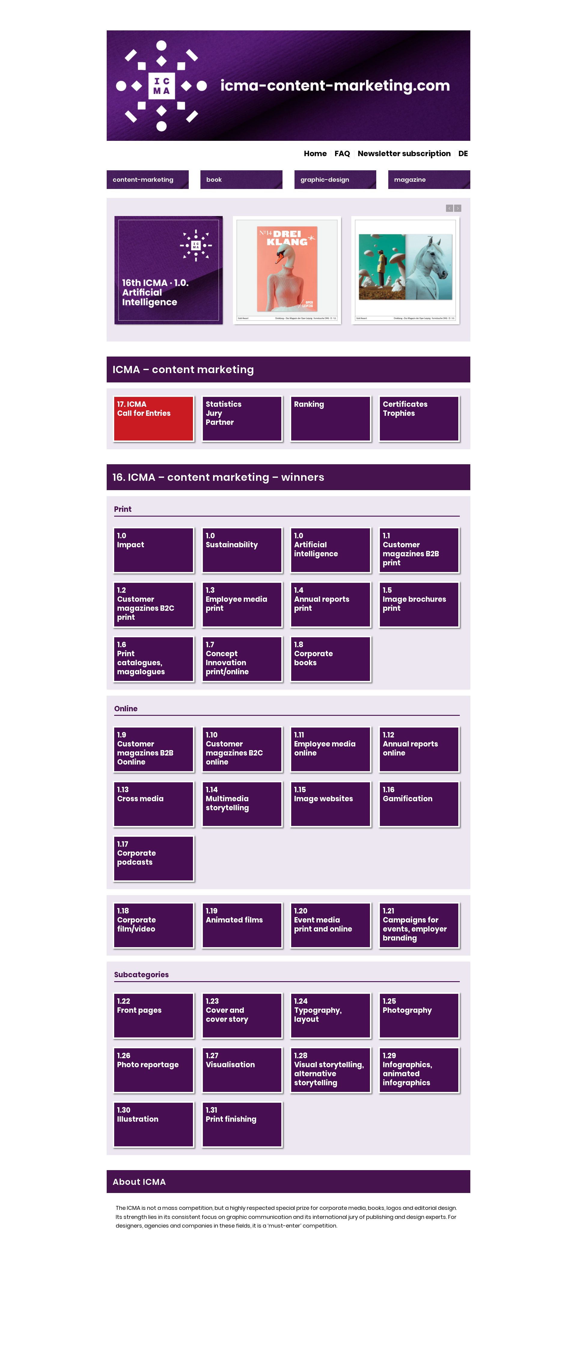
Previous (449, 208)
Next (457, 208)
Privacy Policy (438, 1304)
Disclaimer (399, 1304)
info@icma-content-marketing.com (181, 1303)
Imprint (369, 1304)
